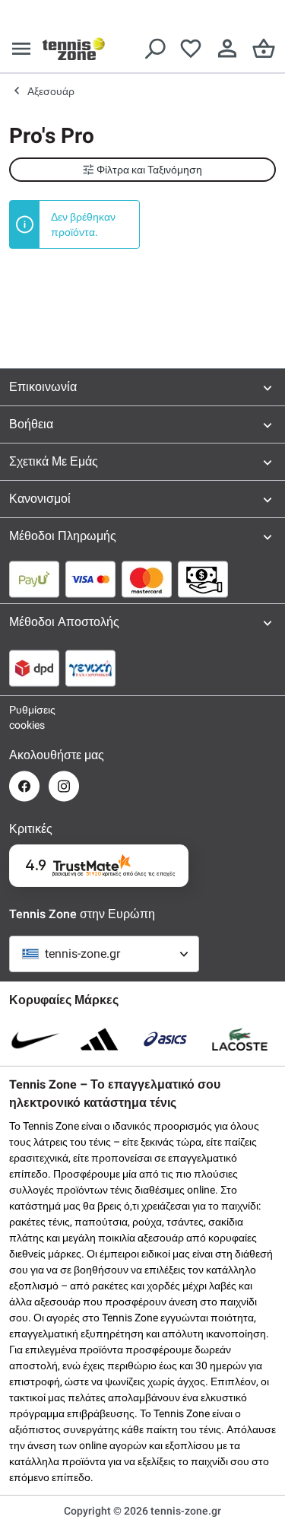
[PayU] (34, 579)
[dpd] (34, 668)
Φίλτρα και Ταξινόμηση (149, 170)
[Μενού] (21, 49)
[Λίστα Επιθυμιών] (191, 48)
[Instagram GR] (64, 786)
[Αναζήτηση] (154, 49)
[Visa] (90, 579)
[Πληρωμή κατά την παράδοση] (203, 579)
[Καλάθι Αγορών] (264, 48)
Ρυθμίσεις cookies (24, 717)
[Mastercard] (147, 579)
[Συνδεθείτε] (227, 49)
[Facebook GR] (24, 786)
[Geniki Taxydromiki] (90, 668)
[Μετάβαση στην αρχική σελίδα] (74, 48)
